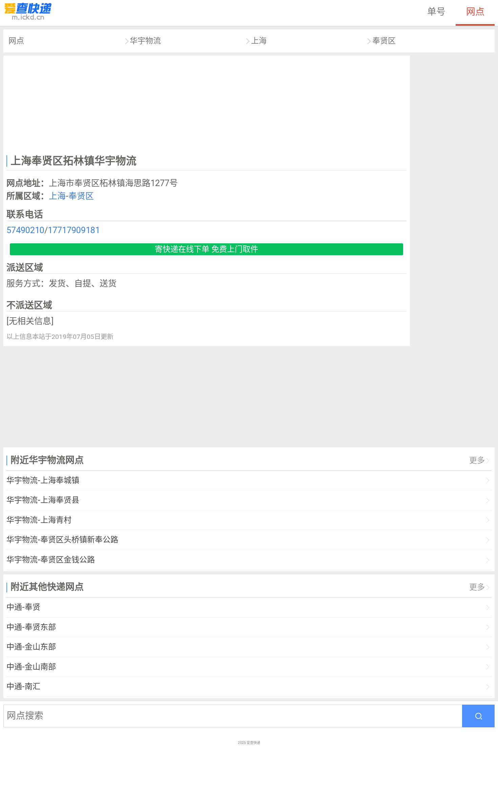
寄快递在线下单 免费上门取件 (206, 249)
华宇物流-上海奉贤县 (42, 500)
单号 (436, 11)
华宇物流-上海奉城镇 (42, 480)
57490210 (25, 230)
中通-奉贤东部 (31, 627)
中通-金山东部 (31, 646)
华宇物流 (145, 40)
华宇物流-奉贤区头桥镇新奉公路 (62, 539)
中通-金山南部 (31, 666)
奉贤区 (384, 40)
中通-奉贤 (23, 607)
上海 (259, 40)
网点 (475, 11)
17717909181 (74, 230)
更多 (477, 460)
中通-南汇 (23, 686)
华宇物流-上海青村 (38, 520)
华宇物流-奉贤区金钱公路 (50, 559)
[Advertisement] (206, 104)
